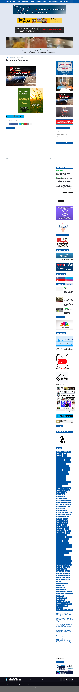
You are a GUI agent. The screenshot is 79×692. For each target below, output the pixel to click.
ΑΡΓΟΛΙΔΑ (65, 472)
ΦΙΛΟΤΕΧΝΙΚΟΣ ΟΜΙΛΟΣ (61, 597)
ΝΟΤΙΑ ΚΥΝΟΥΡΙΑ (68, 547)
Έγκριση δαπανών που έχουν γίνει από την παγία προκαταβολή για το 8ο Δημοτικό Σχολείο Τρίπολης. (64, 637)
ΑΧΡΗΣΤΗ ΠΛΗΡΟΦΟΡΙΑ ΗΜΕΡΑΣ (63, 488)
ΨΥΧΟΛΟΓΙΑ (59, 607)
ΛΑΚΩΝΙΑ (59, 542)
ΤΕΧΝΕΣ (68, 577)
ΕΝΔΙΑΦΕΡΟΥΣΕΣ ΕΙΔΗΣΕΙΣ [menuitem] (41, 1)
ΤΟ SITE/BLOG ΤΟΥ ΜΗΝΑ (62, 583)
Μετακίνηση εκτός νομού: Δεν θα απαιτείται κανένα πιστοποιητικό (68, 311)
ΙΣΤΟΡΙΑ (68, 530)
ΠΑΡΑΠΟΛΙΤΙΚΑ (67, 559)
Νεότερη (8, 158)
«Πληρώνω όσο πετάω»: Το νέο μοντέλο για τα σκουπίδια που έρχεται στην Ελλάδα (63, 173)
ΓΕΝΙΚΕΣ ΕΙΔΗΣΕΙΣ (60, 496)
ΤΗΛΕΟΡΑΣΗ (66, 579)
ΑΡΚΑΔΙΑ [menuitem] (32, 1)
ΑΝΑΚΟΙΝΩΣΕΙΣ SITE (61, 463)
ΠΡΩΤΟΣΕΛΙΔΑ (66, 567)
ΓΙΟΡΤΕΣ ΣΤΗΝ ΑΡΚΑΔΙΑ (61, 498)
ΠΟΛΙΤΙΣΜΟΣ (69, 565)
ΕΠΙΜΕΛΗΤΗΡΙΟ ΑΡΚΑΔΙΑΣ (62, 522)
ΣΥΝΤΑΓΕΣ (59, 575)
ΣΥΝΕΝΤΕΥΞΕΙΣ (66, 573)
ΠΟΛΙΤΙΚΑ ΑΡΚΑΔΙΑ (66, 563)
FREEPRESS (59, 455)
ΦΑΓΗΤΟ (59, 593)
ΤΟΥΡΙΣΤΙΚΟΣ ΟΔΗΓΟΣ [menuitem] (53, 1)
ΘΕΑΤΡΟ (67, 528)
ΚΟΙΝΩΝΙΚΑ (69, 536)
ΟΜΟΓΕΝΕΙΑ (59, 553)
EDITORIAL (59, 453)
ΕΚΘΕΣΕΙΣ (68, 514)
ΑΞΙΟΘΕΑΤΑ (59, 470)
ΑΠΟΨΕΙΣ (59, 472)
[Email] (28, 124)
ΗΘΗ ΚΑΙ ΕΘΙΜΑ (60, 528)
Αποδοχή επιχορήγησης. (61, 639)
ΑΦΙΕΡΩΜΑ (59, 486)
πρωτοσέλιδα (64, 411)
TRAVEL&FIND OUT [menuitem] (64, 1)
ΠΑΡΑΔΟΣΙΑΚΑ (60, 559)
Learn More (63, 688)
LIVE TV (65, 455)
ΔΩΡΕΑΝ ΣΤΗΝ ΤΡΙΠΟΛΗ (62, 510)
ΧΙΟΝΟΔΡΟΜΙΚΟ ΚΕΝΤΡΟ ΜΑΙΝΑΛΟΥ (64, 603)
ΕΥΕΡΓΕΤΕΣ (64, 524)
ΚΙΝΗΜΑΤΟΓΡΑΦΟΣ (61, 536)
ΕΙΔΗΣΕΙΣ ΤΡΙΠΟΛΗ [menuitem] (25, 1)
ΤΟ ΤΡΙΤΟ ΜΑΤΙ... (60, 585)
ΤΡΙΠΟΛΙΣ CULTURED (61, 589)
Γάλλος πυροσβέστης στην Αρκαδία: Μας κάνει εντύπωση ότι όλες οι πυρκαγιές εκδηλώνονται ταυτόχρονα (68, 292)
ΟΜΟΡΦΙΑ (66, 553)
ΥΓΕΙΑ (70, 591)
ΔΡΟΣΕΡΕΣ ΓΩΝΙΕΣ (60, 508)
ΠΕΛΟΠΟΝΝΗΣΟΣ (60, 561)
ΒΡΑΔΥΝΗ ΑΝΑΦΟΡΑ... (61, 492)
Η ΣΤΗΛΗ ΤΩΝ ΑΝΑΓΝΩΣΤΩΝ (62, 526)
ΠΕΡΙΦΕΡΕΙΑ (68, 561)
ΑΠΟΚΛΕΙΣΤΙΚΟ (66, 470)
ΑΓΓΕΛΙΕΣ (67, 459)
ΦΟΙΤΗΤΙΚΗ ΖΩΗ (60, 599)
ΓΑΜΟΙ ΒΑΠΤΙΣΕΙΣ (60, 494)
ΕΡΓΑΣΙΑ (58, 524)
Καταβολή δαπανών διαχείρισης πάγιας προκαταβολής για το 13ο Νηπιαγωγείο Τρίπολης (64, 628)
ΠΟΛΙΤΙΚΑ (59, 563)
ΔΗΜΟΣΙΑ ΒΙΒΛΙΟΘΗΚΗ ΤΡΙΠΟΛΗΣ (63, 502)
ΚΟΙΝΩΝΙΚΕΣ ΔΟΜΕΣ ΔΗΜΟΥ (62, 538)
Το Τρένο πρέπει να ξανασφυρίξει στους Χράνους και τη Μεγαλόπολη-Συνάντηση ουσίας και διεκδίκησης (64, 187)
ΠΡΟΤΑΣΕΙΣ (59, 567)
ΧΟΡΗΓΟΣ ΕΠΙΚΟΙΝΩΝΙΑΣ (62, 605)
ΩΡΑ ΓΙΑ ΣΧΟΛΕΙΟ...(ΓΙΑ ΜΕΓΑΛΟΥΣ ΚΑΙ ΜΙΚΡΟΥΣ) (64, 610)
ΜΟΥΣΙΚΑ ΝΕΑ (60, 547)
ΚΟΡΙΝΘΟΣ (59, 540)
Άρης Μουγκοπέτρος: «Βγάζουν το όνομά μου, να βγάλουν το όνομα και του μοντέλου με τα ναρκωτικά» (64, 180)
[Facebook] (7, 63)
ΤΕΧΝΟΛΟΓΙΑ (59, 579)
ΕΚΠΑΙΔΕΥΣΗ (65, 516)
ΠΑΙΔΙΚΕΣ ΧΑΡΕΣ (60, 555)
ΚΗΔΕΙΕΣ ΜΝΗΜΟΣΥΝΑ (61, 534)
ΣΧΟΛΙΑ (69, 284)
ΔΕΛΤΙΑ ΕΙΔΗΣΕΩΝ (66, 500)
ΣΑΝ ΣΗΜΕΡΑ (59, 569)
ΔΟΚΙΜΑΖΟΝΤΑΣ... (66, 506)
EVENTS (64, 453)
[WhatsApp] (10, 63)
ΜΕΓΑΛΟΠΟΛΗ (65, 542)
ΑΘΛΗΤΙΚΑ (59, 461)
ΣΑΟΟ (65, 569)
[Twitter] (9, 63)
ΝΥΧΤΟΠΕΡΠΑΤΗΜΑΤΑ (61, 549)
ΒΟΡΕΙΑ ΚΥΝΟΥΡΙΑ (65, 490)
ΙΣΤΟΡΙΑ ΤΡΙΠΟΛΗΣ (60, 532)
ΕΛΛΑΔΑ (65, 518)
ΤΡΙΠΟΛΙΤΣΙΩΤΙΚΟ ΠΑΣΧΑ (62, 591)
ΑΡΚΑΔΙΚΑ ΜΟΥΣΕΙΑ (61, 476)
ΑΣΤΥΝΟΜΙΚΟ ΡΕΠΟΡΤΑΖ (62, 484)
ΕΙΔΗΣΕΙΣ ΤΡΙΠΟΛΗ (60, 514)
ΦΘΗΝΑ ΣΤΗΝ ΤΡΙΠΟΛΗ (67, 593)
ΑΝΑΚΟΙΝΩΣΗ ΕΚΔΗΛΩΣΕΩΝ (17, 57)
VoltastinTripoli (13, 684)
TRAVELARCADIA (60, 459)
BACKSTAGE (59, 451)
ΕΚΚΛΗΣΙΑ (59, 516)
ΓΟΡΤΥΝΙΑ (59, 500)
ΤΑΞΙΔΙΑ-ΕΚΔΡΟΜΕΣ (61, 577)
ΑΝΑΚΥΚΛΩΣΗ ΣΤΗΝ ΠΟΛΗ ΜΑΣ (63, 467)
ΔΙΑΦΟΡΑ (59, 506)
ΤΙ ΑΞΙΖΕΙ (59, 581)
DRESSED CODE (67, 451)
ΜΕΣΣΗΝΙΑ (69, 544)
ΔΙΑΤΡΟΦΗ (59, 504)
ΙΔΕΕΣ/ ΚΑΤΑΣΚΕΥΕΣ (61, 530)
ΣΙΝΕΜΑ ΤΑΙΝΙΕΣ (60, 571)
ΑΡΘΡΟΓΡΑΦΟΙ (60, 474)
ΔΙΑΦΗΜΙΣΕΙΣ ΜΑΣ (67, 504)
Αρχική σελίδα (8, 57)
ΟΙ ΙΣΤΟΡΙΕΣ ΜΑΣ (60, 551)
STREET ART (68, 457)
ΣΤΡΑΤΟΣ (67, 571)
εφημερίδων (68, 411)
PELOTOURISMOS (60, 457)
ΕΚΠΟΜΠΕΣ (59, 518)
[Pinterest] (25, 124)
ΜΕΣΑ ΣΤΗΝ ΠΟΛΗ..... (61, 544)
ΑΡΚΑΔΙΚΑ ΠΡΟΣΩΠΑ (61, 480)
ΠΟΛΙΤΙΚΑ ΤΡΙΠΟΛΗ (61, 565)
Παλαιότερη (52, 158)
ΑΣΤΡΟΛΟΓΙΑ (68, 482)
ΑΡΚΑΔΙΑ (66, 474)
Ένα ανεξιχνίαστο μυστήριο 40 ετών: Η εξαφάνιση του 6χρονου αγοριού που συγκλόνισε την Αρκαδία (68, 302)
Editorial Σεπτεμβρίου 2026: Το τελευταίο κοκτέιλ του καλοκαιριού (39, 51)
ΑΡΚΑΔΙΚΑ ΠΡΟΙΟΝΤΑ (61, 478)
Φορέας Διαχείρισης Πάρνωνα (63, 601)
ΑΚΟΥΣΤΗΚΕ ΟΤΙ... (66, 461)
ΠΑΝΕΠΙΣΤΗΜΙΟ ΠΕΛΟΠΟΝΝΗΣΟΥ (63, 557)
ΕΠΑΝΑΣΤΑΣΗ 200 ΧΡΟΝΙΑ (62, 520)
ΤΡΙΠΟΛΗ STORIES (60, 587)
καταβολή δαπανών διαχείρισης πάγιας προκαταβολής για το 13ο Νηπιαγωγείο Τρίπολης (63, 631)
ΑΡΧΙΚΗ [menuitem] (18, 1)
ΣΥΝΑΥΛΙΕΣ (59, 573)
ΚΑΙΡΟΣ (68, 532)
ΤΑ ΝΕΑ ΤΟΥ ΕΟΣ (66, 575)
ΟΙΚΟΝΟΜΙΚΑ (68, 551)
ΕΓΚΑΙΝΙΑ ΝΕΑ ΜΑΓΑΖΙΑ (61, 512)
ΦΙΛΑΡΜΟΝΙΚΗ (60, 595)
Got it (69, 688)
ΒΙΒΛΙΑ (58, 490)
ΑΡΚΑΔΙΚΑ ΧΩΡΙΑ (60, 482)
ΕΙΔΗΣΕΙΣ (70, 512)
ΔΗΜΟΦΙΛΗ (60, 284)
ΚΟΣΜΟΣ (65, 540)
